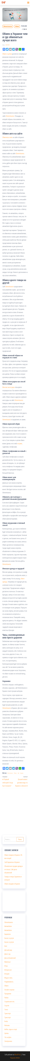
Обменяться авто (7, 137)
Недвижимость (8, 981)
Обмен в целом (7, 54)
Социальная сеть (9, 1001)
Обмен (17, 26)
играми (20, 443)
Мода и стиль (8, 977)
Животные (7, 962)
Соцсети (6, 1005)
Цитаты (6, 1033)
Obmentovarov (7, 26)
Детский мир (8, 950)
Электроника (8, 1041)
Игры (6, 966)
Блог (5, 946)
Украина (21, 773)
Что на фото (7, 1037)
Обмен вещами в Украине (12, 883)
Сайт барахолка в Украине (12, 862)
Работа (6, 997)
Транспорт (7, 1013)
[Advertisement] (14, 901)
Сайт (18, 773)
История (6, 973)
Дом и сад (7, 954)
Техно (6, 1009)
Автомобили (8, 926)
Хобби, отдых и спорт (10, 1029)
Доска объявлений (10, 958)
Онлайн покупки (9, 989)
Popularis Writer (15, 1058)
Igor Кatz (8, 45)
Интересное (8, 970)
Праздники (7, 993)
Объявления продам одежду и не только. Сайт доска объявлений (13, 869)
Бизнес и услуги (9, 938)
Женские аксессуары (8, 387)
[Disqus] (15, 810)
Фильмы (7, 1025)
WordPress (17, 1054)
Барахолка (7, 934)
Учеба (6, 1021)
